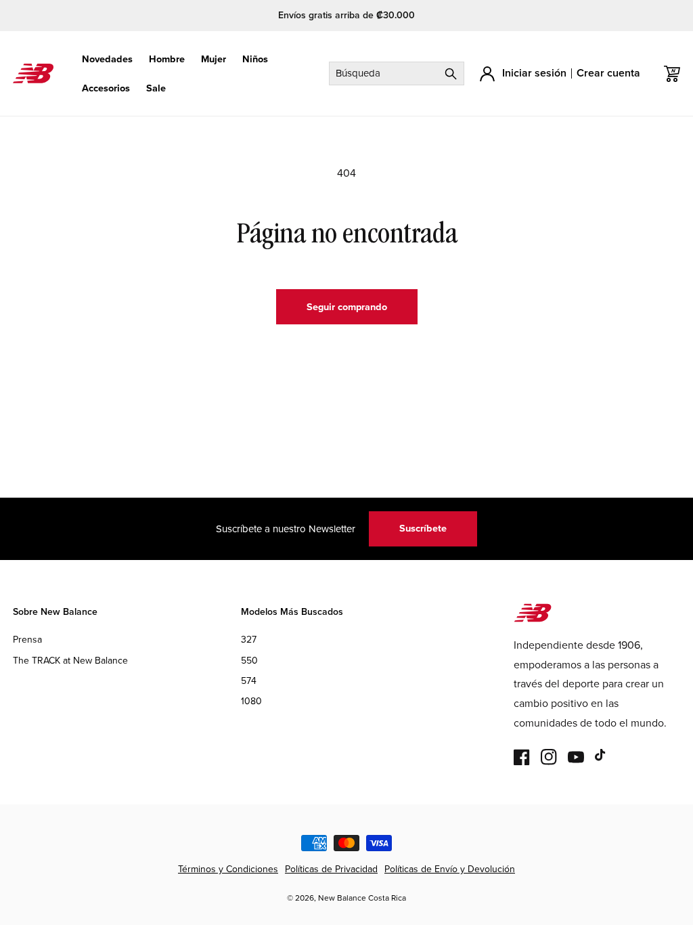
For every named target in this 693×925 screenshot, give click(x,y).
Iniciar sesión (534, 73)
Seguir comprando (347, 306)
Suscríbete (423, 528)
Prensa (27, 639)
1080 (251, 701)
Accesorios (106, 88)
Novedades (107, 59)
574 (248, 681)
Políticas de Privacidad (331, 869)
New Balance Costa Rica (362, 898)
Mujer (213, 59)
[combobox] (396, 73)
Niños (255, 59)
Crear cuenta (608, 73)
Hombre (167, 59)
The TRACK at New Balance (70, 660)
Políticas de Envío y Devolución (449, 869)
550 (249, 660)
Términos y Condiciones (228, 869)
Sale (156, 88)
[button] (107, 59)
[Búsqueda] (451, 73)
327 (248, 639)
